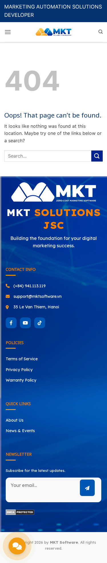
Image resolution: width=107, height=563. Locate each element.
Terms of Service (22, 358)
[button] (7, 32)
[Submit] (97, 156)
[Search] (100, 31)
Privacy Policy (19, 369)
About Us (14, 420)
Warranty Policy (21, 380)
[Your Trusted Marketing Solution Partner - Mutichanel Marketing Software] (54, 32)
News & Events (20, 430)
